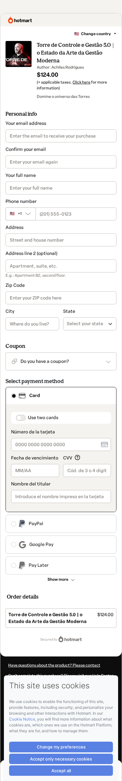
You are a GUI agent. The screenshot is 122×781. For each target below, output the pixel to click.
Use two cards (43, 417)
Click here (81, 82)
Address (14, 227)
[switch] (20, 417)
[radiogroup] (61, 481)
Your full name (21, 175)
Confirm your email (26, 149)
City (10, 311)
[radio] (13, 395)
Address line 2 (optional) (31, 253)
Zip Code (15, 285)
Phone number (21, 201)
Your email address (26, 123)
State (69, 311)
